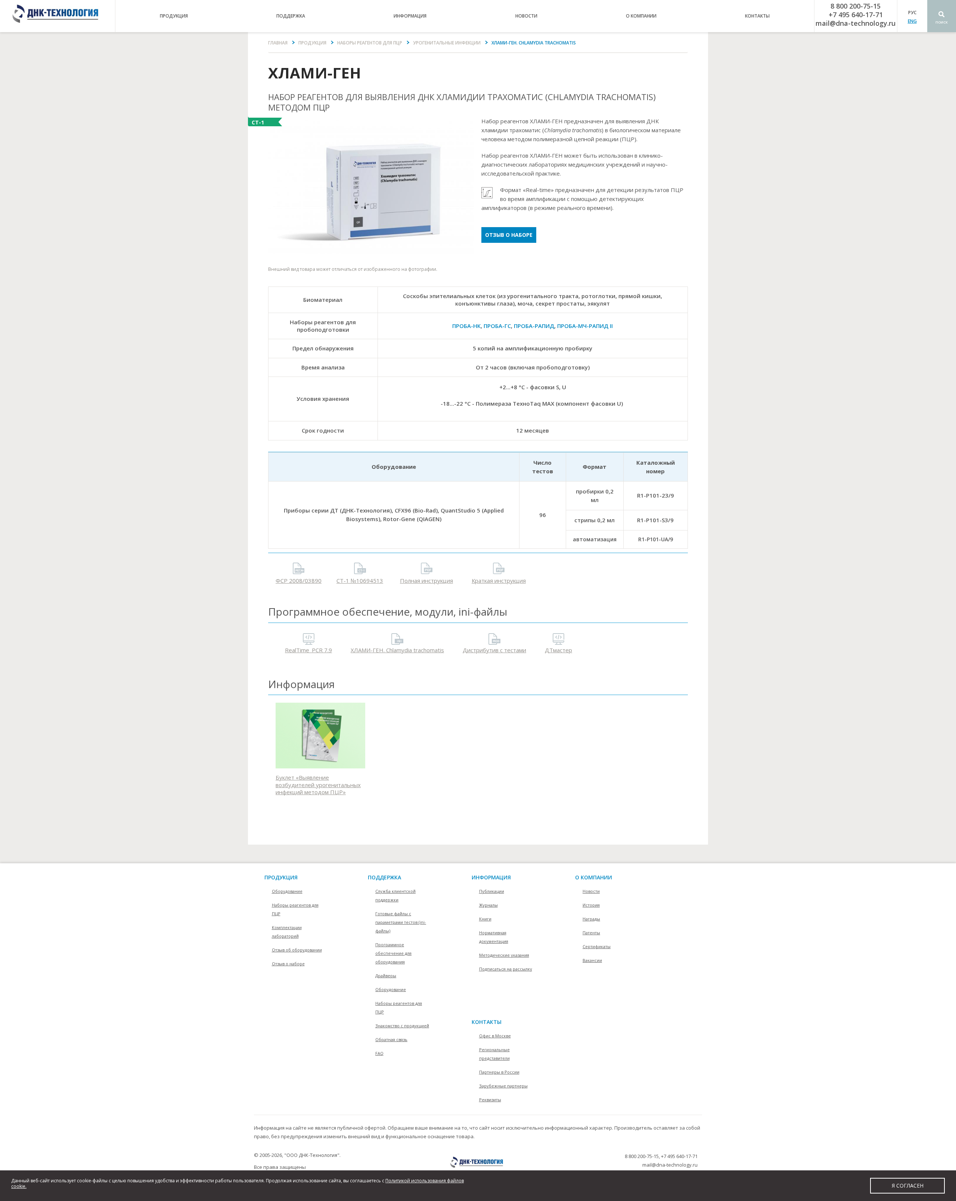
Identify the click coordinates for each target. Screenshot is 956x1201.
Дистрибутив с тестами (494, 650)
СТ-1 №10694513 (359, 580)
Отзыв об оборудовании (297, 950)
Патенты (591, 932)
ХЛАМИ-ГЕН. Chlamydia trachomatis (397, 650)
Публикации (491, 891)
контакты (757, 16)
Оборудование (287, 891)
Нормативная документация (493, 937)
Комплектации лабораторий (287, 932)
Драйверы (385, 975)
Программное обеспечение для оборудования (393, 953)
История (591, 905)
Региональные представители (494, 1054)
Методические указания (504, 955)
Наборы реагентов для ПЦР (369, 43)
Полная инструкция (426, 580)
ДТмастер (558, 650)
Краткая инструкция (499, 580)
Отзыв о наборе (509, 234)
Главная (278, 43)
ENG (912, 21)
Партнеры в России (499, 1072)
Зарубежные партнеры (503, 1086)
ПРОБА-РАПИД (534, 325)
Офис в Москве (495, 1036)
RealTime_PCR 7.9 (308, 650)
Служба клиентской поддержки (395, 895)
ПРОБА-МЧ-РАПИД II (585, 325)
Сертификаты (597, 946)
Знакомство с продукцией (402, 1025)
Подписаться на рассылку (505, 969)
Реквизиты (490, 1099)
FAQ (379, 1053)
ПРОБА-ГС (497, 325)
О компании (593, 877)
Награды (591, 919)
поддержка (290, 16)
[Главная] (57, 16)
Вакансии (592, 960)
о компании (641, 16)
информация (410, 16)
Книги (485, 919)
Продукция (312, 43)
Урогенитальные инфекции (447, 43)
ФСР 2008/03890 (299, 580)
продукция (174, 16)
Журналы (488, 905)
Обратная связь (391, 1039)
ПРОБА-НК (466, 325)
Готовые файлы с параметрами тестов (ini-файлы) (400, 922)
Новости (526, 16)
